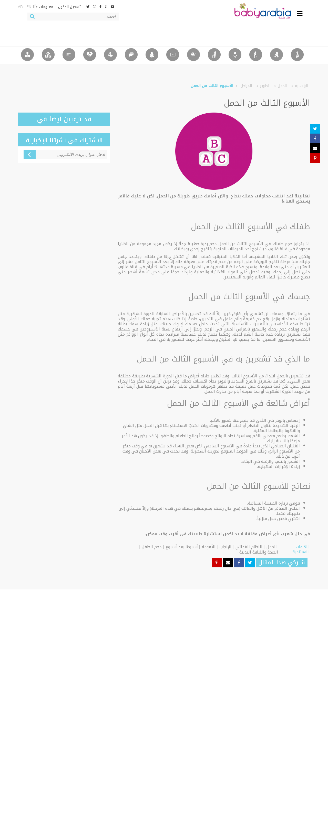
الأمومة (209, 547)
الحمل (282, 85)
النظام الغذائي (248, 547)
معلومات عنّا (43, 6)
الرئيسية (301, 85)
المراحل (245, 85)
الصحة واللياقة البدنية (258, 552)
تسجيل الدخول (69, 6)
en (28, 7)
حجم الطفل (152, 547)
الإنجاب (225, 547)
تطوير (265, 85)
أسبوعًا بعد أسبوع (182, 547)
